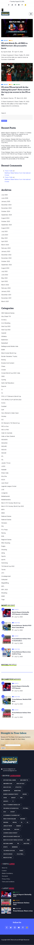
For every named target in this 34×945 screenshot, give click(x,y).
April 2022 (4, 281)
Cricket (3, 370)
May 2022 (4, 278)
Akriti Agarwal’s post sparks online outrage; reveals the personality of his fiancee (15, 158)
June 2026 (4, 198)
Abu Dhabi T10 (6, 316)
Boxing (3, 360)
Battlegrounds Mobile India (9, 346)
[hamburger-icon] (31, 13)
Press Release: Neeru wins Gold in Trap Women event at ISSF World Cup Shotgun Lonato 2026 (16, 153)
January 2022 (5, 291)
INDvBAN (4, 439)
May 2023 (4, 238)
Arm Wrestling (5, 323)
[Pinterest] (23, 927)
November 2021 (6, 298)
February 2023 (6, 248)
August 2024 (5, 218)
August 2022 (5, 268)
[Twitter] (12, 5)
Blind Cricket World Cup (8, 353)
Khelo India (4, 473)
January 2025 (5, 201)
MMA (3, 513)
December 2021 (6, 295)
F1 (2, 390)
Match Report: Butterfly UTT (22, 895)
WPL (2, 586)
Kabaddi (3, 469)
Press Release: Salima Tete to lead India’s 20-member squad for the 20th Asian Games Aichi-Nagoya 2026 (16, 147)
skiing (3, 553)
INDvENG (4, 443)
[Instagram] (14, 927)
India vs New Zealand (8, 436)
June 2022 (4, 275)
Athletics (4, 336)
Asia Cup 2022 (5, 326)
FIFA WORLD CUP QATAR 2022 (11, 399)
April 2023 (4, 241)
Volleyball (4, 579)
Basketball (4, 343)
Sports (3, 556)
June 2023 (4, 235)
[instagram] (15, 5)
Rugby (3, 546)
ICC (2, 419)
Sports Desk (7, 52)
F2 (2, 393)
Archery (4, 320)
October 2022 (5, 261)
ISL (2, 459)
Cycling (3, 379)
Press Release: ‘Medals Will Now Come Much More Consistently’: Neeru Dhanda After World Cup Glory (16, 140)
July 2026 (4, 195)
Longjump (4, 493)
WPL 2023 (4, 589)
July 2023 (4, 231)
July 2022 (4, 271)
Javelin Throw (5, 463)
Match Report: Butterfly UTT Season (20, 687)
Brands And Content (7, 363)
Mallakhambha (6, 499)
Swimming (4, 563)
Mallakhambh (5, 496)
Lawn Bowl (4, 483)
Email (3, 745)
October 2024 (5, 211)
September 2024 (6, 215)
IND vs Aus (4, 426)
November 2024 (6, 208)
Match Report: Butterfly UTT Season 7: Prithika (20, 613)
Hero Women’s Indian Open (10, 413)
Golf (2, 409)
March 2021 (5, 301)
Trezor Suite (8, 171)
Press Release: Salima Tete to (21, 713)
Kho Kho (4, 476)
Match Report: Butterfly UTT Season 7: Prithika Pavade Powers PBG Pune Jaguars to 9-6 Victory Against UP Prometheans (16, 134)
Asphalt (3, 333)
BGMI (3, 349)
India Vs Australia (6, 433)
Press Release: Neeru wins (23, 911)
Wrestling (4, 593)
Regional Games (6, 539)
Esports (3, 386)
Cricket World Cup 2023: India (10, 373)
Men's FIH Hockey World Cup (10, 503)
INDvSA (3, 449)
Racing (3, 533)
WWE (3, 596)
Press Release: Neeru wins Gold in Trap (21, 653)
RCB (2, 536)
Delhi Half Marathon (7, 383)
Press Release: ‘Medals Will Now (21, 700)
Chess (3, 366)
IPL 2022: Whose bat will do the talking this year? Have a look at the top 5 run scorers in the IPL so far (15, 91)
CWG (3, 376)
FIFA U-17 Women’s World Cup (11, 396)
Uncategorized (5, 576)
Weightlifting (5, 583)
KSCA (3, 479)
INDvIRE (4, 446)
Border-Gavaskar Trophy (9, 356)
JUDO (3, 466)
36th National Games (7, 313)
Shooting (4, 549)
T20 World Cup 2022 (7, 566)
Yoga (2, 599)
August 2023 (5, 228)
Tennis (3, 569)
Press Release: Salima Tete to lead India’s (21, 640)
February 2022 (6, 288)
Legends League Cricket (8, 486)
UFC (2, 573)
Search (3, 113)
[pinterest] (22, 5)
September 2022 (6, 265)
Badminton (4, 340)
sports (3, 559)
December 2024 (6, 205)
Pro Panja (4, 529)
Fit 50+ (3, 403)
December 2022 (6, 255)
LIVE (2, 489)
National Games (6, 516)
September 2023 (6, 225)
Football (3, 406)
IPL (2, 456)
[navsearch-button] (2, 10)
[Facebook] (8, 5)
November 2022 (6, 258)
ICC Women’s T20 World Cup (10, 423)
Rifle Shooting (5, 543)
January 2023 (5, 251)
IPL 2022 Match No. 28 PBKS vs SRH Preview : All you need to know (14, 45)
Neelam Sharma (8, 98)
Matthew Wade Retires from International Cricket (17, 174)
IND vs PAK (5, 429)
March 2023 (5, 245)
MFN (2, 509)
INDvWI (3, 453)
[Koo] (25, 5)
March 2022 (5, 285)
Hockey (3, 416)
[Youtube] (18, 5)
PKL (2, 526)
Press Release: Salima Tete (21, 903)
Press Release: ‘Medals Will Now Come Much (21, 626)
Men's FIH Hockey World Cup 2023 (12, 506)
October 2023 (5, 221)
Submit (3, 748)
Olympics (4, 523)
